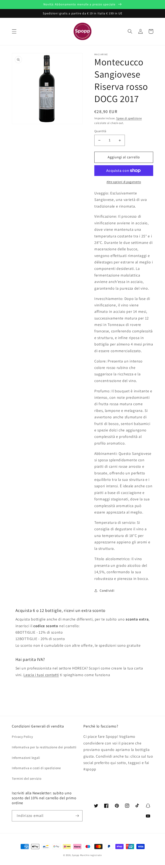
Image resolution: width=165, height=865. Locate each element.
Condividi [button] (107, 590)
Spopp (75, 855)
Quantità (100, 131)
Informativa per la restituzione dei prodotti (44, 747)
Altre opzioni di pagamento (124, 182)
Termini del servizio (26, 778)
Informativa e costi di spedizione (36, 768)
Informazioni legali (26, 757)
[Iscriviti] (77, 815)
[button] (14, 31)
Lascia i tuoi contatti (41, 674)
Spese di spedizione (129, 118)
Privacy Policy (22, 736)
